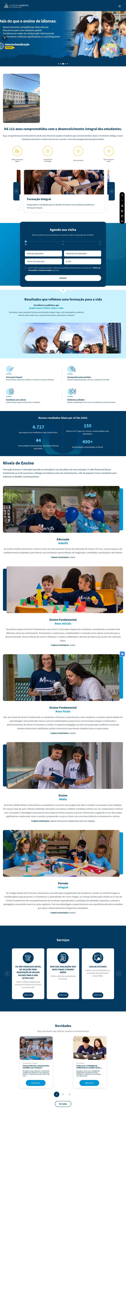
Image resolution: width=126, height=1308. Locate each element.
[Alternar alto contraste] (122, 205)
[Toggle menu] (119, 6)
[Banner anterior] (4, 38)
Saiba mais (28, 995)
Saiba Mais (35, 1083)
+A (122, 195)
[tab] (58, 63)
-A (122, 201)
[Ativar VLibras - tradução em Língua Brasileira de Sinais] (122, 216)
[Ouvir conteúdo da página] (122, 221)
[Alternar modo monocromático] (122, 211)
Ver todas (63, 1104)
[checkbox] (26, 268)
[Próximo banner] (115, 38)
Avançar (63, 278)
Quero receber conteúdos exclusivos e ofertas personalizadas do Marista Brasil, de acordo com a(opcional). (64, 269)
